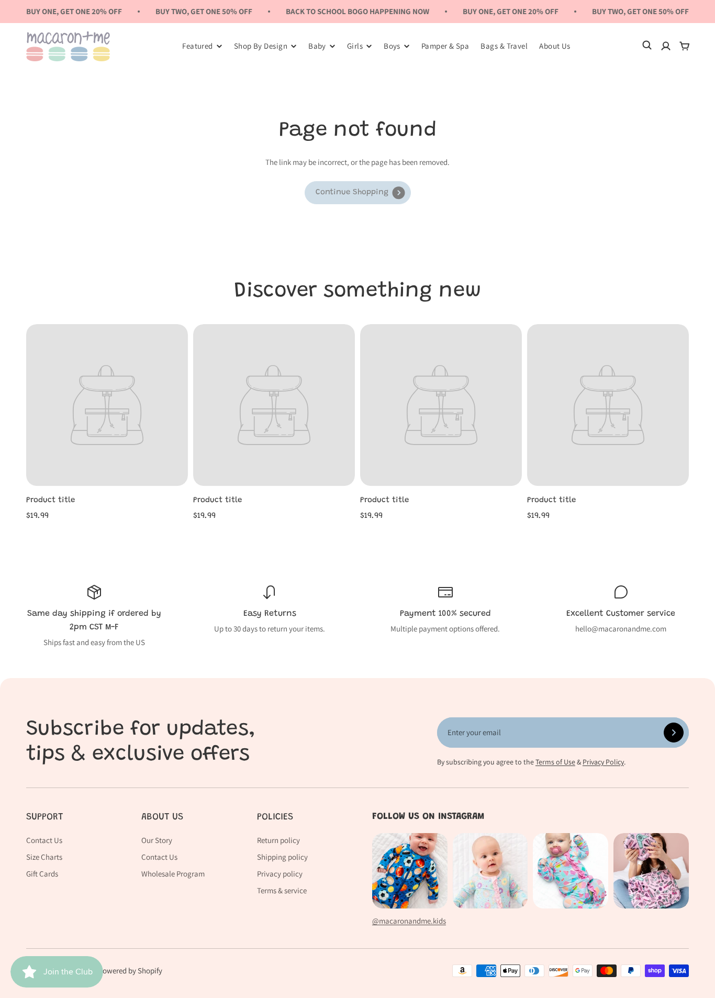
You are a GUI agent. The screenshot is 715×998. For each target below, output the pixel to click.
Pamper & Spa (445, 46)
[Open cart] (684, 46)
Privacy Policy (603, 762)
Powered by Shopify (130, 970)
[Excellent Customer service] (621, 609)
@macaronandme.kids (409, 921)
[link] (358, 192)
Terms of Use (555, 762)
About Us (555, 46)
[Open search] (647, 46)
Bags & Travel (504, 46)
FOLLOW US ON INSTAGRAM (428, 817)
